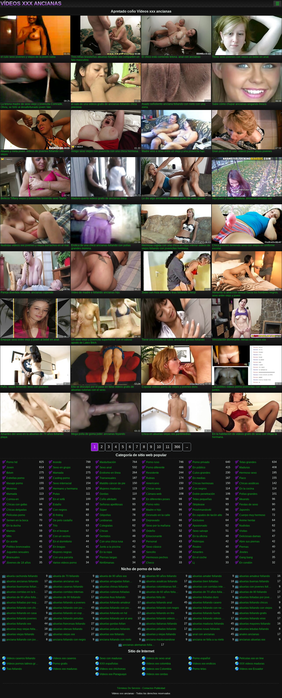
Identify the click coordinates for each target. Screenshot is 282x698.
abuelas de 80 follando (253, 592)
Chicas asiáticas (249, 483)
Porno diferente (155, 467)
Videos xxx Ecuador (251, 668)
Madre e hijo (153, 509)
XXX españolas (109, 663)
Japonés (244, 509)
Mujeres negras (62, 552)
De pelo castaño (62, 520)
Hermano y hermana (65, 488)
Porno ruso (152, 462)
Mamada (58, 472)
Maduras (244, 467)
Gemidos (105, 536)
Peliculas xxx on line (251, 658)
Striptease (199, 504)
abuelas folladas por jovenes (255, 597)
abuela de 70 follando (66, 576)
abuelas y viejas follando (161, 634)
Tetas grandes (247, 462)
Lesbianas (106, 520)
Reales (197, 546)
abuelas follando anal (159, 602)
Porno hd (11, 462)
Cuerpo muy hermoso (252, 515)
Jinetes (243, 552)
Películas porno (15, 515)
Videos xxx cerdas (157, 674)
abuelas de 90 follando (66, 597)
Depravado (153, 520)
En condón (245, 562)
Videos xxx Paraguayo (113, 674)
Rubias (150, 478)
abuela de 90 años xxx (113, 576)
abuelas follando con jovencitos (69, 607)
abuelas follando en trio (160, 613)
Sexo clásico (153, 546)
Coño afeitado (108, 499)
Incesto (57, 462)
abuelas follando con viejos (255, 607)
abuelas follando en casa (21, 613)
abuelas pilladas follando (161, 629)
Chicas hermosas (203, 483)
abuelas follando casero (207, 602)
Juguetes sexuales (17, 552)
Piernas (244, 546)
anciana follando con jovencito (22, 639)
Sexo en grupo (61, 467)
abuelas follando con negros (209, 607)
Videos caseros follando (20, 658)
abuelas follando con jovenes (116, 607)
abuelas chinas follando (114, 586)
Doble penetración (204, 493)
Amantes (198, 552)
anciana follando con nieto (115, 639)
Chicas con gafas (16, 504)
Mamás (10, 530)
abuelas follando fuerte (206, 613)
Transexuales (108, 478)
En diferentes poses (158, 499)
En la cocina (246, 488)
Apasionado (200, 525)
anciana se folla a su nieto (208, 639)
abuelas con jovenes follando (255, 586)
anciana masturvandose (160, 639)
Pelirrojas (198, 541)
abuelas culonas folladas (115, 592)
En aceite (12, 541)
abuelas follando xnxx (252, 618)
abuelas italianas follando (161, 623)
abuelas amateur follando (254, 576)
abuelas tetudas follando (254, 629)
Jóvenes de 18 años (18, 562)
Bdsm (9, 472)
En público (199, 467)
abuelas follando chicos (253, 602)
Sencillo (151, 552)
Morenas (11, 488)
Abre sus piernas (249, 541)
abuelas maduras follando (208, 623)
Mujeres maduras (110, 488)
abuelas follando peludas (68, 618)
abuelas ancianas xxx (66, 581)
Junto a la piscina (110, 546)
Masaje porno (14, 483)
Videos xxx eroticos (204, 663)
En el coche (200, 557)
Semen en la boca (17, 520)
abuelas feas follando (112, 597)
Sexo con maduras (111, 658)
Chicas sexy (153, 488)
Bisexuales (13, 557)
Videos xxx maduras (65, 668)
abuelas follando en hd (113, 613)
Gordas (104, 493)
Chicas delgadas (16, 509)
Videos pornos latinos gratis (22, 663)
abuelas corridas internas (68, 592)
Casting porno (61, 478)
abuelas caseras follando (68, 586)
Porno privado (201, 462)
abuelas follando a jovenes (69, 602)
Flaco (242, 478)
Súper (103, 509)
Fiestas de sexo (248, 504)
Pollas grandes (248, 493)
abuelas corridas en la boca (22, 592)
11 (167, 447)
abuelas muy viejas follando (22, 629)
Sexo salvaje (200, 530)
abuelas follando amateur (115, 602)
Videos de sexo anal (158, 658)
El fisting (58, 515)
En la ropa (106, 552)
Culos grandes (201, 472)
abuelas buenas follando (254, 581)
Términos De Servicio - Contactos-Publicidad (141, 688)
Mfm (8, 536)
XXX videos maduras (251, 663)
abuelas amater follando (207, 576)
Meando (244, 499)
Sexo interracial (62, 483)
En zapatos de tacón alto (207, 515)
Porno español (201, 658)
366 (177, 447)
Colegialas (106, 525)
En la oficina (200, 536)
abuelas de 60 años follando (162, 592)
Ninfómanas (107, 562)
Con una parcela (63, 557)
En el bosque (61, 530)
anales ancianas (249, 634)
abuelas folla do (155, 597)
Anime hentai (247, 520)
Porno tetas (199, 668)
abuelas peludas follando (115, 629)
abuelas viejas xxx (64, 634)
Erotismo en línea (110, 472)
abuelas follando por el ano (116, 618)
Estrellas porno (15, 478)
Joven (10, 467)
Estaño (57, 504)
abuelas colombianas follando (162, 586)
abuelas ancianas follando (22, 581)
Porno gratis (60, 663)
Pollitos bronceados (18, 546)
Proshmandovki (202, 509)
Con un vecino (61, 536)
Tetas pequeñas (202, 499)
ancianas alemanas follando (139, 644)
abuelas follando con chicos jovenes (22, 607)
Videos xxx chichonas (113, 668)
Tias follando (14, 668)
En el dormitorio (62, 541)
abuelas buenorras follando (22, 586)
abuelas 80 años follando (161, 576)
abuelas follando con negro (162, 607)
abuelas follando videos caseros (162, 618)
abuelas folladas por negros (22, 602)
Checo (150, 562)
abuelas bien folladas (205, 581)
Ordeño (150, 530)
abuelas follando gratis (253, 613)
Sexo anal (106, 467)
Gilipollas (105, 515)
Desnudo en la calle (158, 515)
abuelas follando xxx (18, 623)
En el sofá (59, 499)
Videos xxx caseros (64, 658)
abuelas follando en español (69, 613)
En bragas (59, 546)
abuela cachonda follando (22, 576)
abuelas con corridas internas (209, 586)
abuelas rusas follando (206, 629)
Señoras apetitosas (111, 504)
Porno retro (153, 504)
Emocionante (154, 536)
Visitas (243, 530)
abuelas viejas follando (20, 634)
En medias (199, 478)
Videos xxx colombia (158, 663)
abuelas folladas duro (206, 597)
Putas (56, 493)
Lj (194, 562)
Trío (55, 525)
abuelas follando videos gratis (209, 618)
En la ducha (13, 525)
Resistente (152, 472)
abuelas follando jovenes (21, 618)
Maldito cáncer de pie (112, 483)
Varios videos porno (65, 562)
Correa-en (12, 499)
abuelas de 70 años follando (209, 592)
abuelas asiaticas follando (161, 581)
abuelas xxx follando (112, 634)
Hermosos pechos (157, 557)
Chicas (104, 530)
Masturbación (108, 462)
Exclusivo (198, 520)
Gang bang (246, 557)
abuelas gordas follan (113, 623)
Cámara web (153, 493)
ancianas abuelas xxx (252, 639)
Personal (151, 541)
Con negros (200, 488)
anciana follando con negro (69, 639)
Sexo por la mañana (158, 525)
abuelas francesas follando (69, 623)
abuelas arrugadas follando (116, 581)
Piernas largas (108, 557)
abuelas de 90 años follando (22, 597)
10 (159, 447)
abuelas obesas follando (67, 629)
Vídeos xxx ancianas (30, 3)
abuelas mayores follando (254, 623)
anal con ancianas (204, 634)
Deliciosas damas (250, 536)
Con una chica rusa (111, 541)
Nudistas (244, 525)
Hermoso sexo (248, 472)
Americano (152, 483)
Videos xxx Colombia (158, 668)
